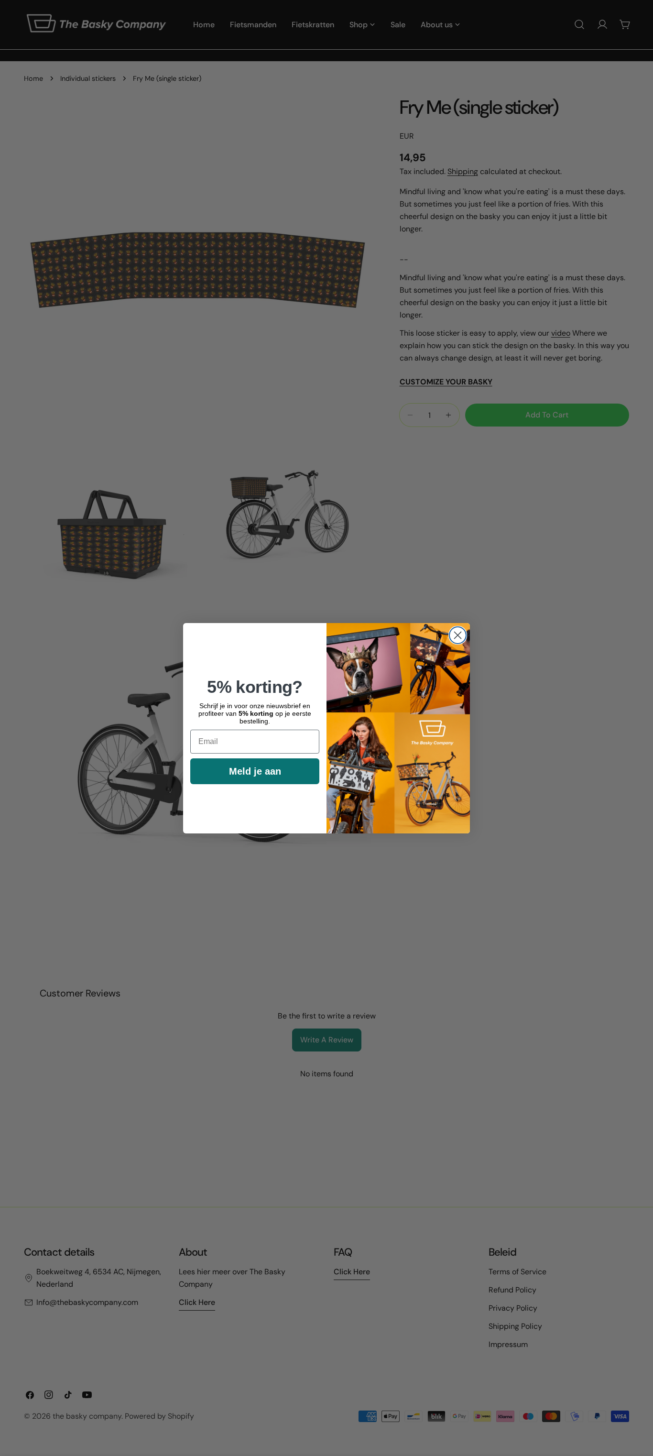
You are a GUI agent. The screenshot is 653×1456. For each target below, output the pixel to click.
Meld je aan (255, 771)
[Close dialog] (457, 635)
